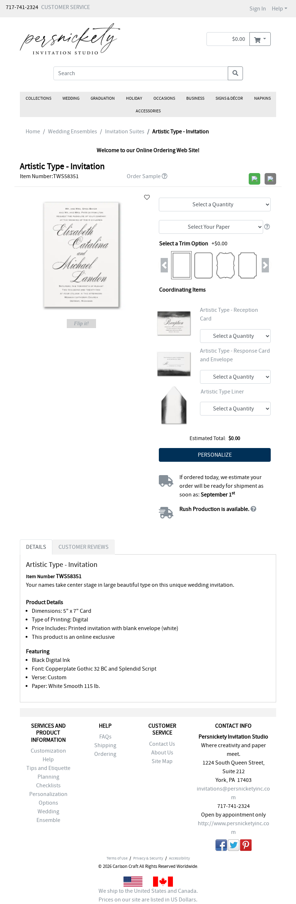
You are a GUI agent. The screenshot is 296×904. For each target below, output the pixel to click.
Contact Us (162, 744)
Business (195, 98)
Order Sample (144, 176)
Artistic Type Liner (222, 391)
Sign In (257, 8)
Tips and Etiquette (48, 768)
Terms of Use (116, 858)
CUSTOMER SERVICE (65, 7)
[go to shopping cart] (260, 39)
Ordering (105, 754)
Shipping (105, 745)
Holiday (134, 98)
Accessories (148, 111)
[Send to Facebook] (221, 846)
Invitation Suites (124, 131)
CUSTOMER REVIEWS (83, 547)
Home (33, 131)
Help (277, 8)
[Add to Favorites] (147, 197)
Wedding (70, 98)
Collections (38, 98)
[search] (235, 73)
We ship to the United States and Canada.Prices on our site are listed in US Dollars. (148, 895)
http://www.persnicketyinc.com (233, 828)
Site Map (162, 761)
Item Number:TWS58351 (49, 176)
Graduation (103, 98)
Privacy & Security (148, 858)
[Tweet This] (233, 846)
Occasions (164, 98)
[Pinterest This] (246, 846)
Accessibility (179, 858)
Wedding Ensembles (72, 131)
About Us (162, 752)
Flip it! (81, 323)
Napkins (262, 98)
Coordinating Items (182, 289)
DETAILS (36, 547)
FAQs (105, 736)
